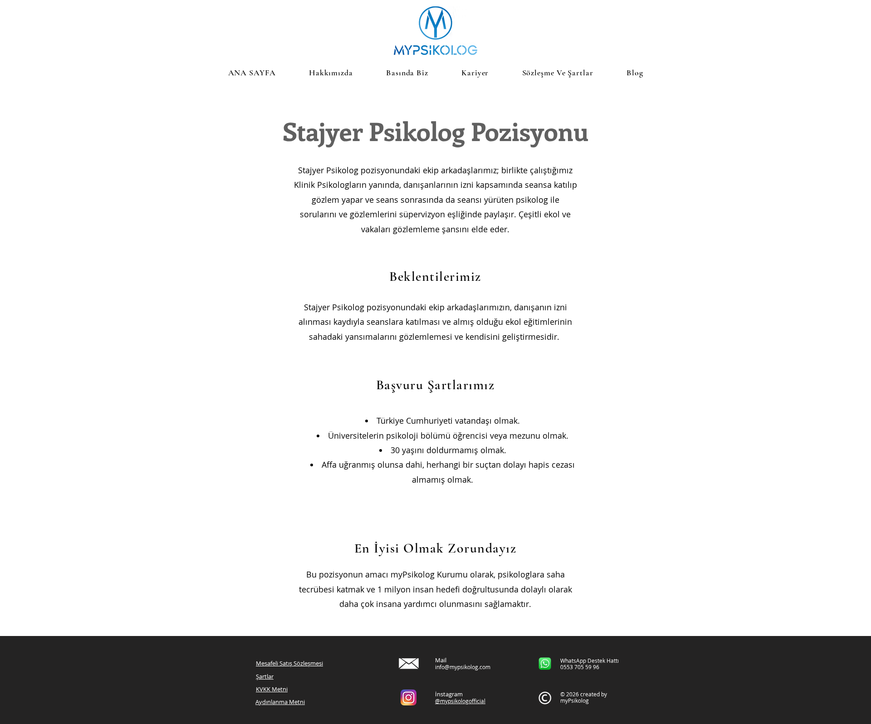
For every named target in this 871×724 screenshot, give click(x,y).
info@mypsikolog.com (462, 666)
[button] (407, 73)
